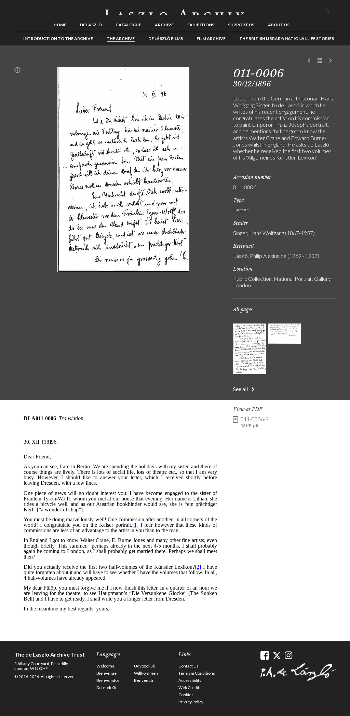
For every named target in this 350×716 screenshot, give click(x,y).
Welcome (105, 666)
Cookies (185, 694)
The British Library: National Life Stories (286, 38)
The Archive (121, 38)
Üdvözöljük (144, 666)
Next (330, 61)
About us (279, 24)
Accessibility (189, 680)
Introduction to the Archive (58, 38)
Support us (241, 24)
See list (320, 61)
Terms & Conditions (196, 673)
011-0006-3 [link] (255, 422)
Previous (309, 61)
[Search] (330, 9)
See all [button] (240, 389)
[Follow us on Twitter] (276, 655)
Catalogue (128, 24)
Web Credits (189, 687)
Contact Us (188, 666)
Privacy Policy (190, 701)
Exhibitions (200, 24)
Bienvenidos (108, 680)
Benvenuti (143, 680)
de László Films (165, 38)
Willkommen (146, 673)
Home (60, 24)
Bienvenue (106, 673)
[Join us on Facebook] (264, 655)
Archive (164, 24)
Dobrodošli (106, 687)
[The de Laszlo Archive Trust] (175, 9)
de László (91, 24)
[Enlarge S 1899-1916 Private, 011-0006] (123, 269)
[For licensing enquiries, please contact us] (17, 71)
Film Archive (211, 38)
